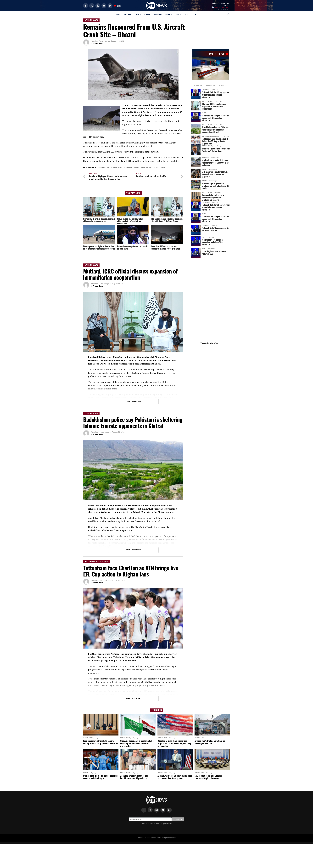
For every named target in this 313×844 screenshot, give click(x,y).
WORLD (138, 14)
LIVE (195, 14)
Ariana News (98, 44)
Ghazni (122, 167)
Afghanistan (104, 167)
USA (163, 167)
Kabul (226, 5)
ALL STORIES (128, 14)
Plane (129, 167)
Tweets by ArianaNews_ (210, 343)
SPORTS (178, 14)
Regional (147, 14)
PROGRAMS (158, 14)
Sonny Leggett (153, 167)
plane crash (139, 167)
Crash (114, 167)
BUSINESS (168, 14)
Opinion (187, 14)
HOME (118, 14)
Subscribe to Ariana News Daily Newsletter (156, 823)
